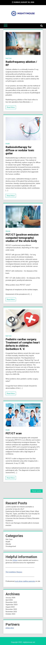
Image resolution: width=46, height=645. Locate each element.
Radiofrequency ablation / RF (21, 63)
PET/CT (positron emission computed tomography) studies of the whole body (22, 238)
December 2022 (11, 609)
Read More (11, 107)
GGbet (15, 560)
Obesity (8, 231)
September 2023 (11, 604)
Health (8, 143)
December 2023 (11, 602)
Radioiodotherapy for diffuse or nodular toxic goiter (20, 150)
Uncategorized (11, 546)
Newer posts (36, 491)
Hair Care (9, 58)
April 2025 (9, 600)
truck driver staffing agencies (25, 581)
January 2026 (10, 597)
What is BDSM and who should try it (18, 516)
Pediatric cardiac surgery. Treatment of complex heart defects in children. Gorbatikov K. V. (23, 344)
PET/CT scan (14, 433)
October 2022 (10, 614)
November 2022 (11, 611)
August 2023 (10, 607)
